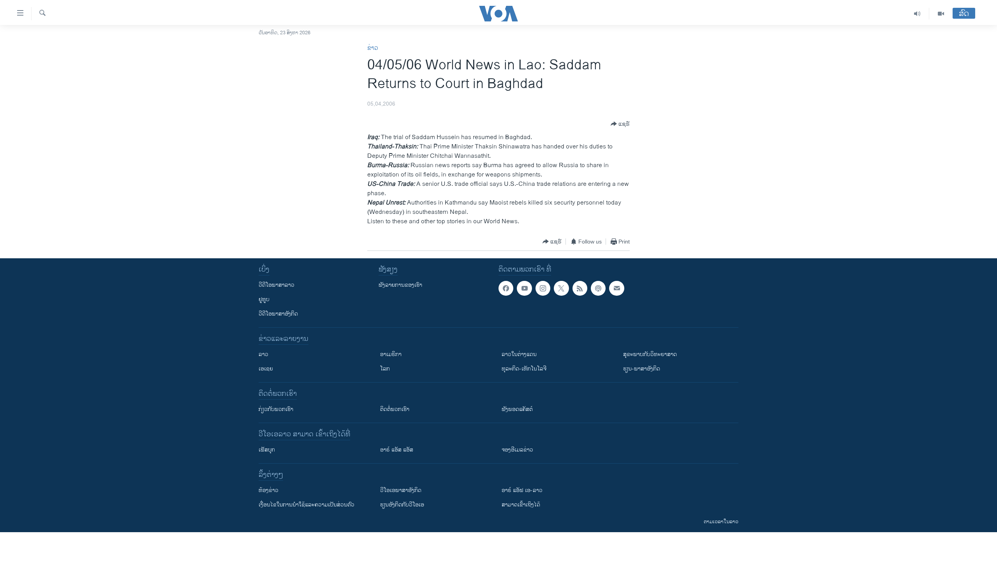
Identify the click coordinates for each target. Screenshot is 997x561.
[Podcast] (598, 288)
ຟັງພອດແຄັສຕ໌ (517, 409)
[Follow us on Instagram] (542, 288)
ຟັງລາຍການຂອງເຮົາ (400, 285)
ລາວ (263, 354)
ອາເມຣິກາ (391, 354)
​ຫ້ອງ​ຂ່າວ (268, 490)
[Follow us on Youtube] (524, 288)
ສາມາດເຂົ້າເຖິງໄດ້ (521, 505)
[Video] (941, 13)
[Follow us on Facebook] (505, 288)
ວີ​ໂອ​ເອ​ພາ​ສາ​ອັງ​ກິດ (400, 490)
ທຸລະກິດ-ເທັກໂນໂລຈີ (524, 369)
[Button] (620, 124)
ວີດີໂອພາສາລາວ (276, 285)
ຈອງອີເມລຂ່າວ (517, 450)
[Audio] (917, 13)
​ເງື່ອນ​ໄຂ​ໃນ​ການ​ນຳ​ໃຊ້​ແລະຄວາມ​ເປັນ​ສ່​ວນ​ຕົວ (306, 505)
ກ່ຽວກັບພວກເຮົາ (276, 409)
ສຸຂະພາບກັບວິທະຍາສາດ (650, 354)
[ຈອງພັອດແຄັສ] (616, 288)
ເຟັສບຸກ (267, 450)
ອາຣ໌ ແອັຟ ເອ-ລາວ (522, 490)
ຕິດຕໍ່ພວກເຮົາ (394, 409)
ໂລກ (385, 369)
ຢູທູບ (264, 299)
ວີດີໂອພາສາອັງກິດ (278, 314)
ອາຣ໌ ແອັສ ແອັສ (396, 450)
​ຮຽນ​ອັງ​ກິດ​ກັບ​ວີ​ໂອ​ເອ (402, 505)
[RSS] (579, 288)
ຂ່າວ (372, 48)
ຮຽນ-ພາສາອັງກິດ (641, 369)
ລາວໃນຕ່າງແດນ (519, 354)
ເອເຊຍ (266, 369)
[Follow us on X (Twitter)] (561, 288)
